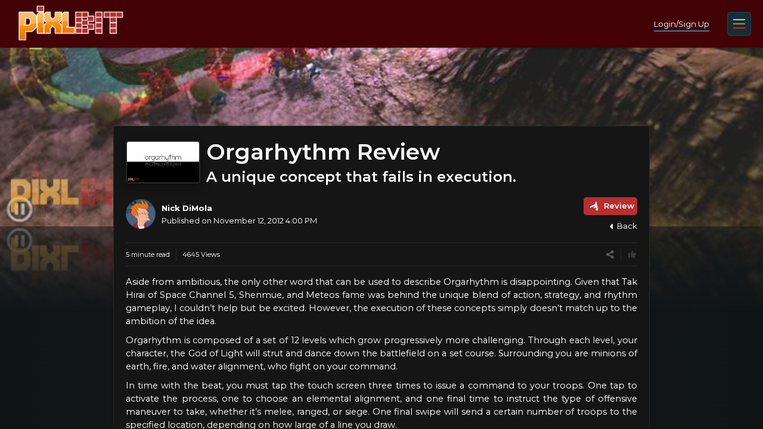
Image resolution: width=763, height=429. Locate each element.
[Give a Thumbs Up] (632, 255)
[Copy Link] (610, 255)
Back (627, 226)
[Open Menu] (739, 24)
